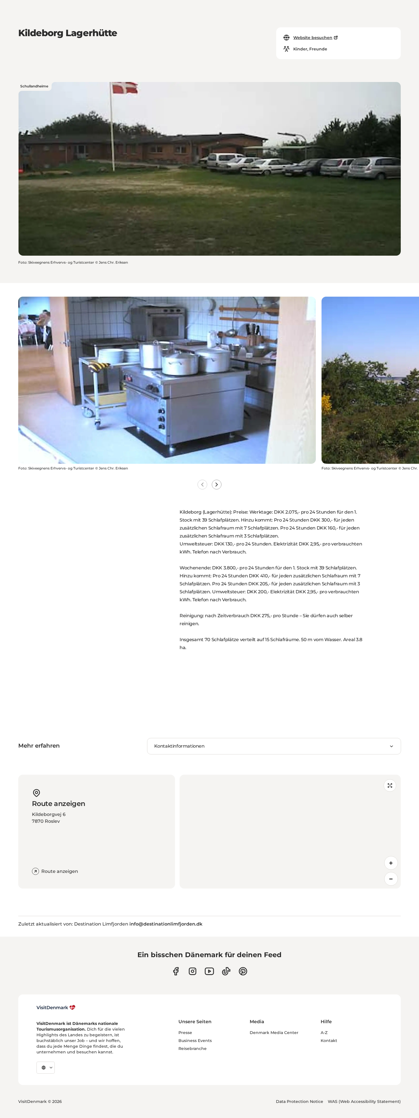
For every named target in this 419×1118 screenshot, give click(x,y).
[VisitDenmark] (56, 1007)
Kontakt (329, 1040)
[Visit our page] (193, 971)
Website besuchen (312, 37)
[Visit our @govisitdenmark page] (226, 971)
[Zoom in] (391, 863)
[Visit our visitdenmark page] (209, 971)
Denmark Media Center (274, 1032)
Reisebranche (192, 1048)
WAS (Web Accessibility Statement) (364, 1101)
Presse (185, 1032)
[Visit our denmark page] (176, 971)
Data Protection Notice (299, 1101)
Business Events (195, 1040)
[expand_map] (390, 785)
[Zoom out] (391, 879)
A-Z (324, 1032)
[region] (290, 832)
